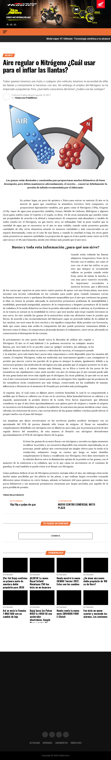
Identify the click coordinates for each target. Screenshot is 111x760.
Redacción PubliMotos (26, 98)
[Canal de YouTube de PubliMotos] (66, 734)
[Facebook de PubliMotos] (45, 734)
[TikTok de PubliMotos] (59, 734)
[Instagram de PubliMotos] (52, 734)
